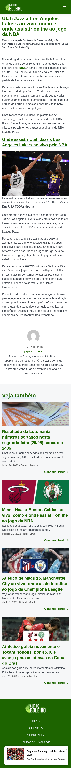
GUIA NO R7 (35, 728)
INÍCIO (35, 721)
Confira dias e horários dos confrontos (46, 759)
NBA (22, 67)
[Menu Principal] (64, 7)
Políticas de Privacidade (35, 742)
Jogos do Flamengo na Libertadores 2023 (46, 753)
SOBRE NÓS (35, 735)
